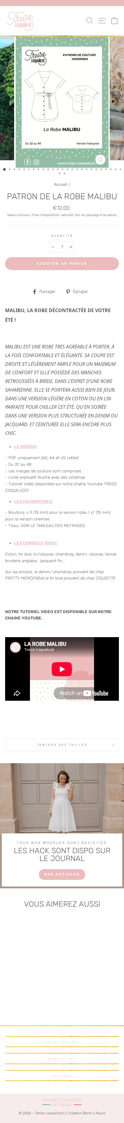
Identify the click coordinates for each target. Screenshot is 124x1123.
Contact (62, 1076)
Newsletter (62, 1059)
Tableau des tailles (62, 745)
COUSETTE (106, 578)
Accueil (60, 184)
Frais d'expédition (46, 215)
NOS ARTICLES (62, 874)
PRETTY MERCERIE (23, 578)
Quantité (62, 236)
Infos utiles (62, 1042)
